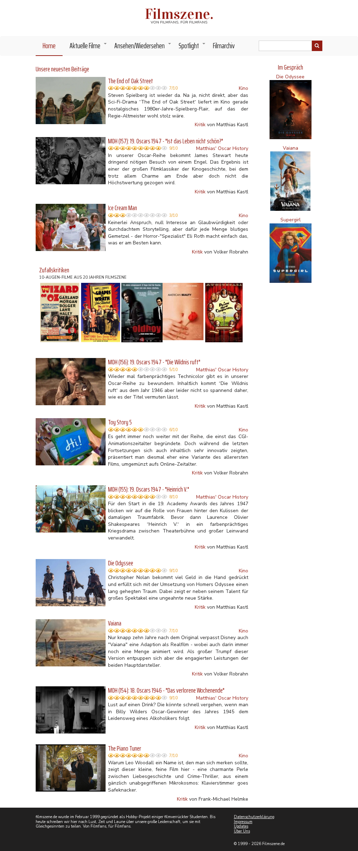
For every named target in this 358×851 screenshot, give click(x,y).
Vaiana (290, 148)
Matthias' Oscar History (222, 148)
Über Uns (242, 831)
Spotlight (192, 47)
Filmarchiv (224, 45)
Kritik (200, 124)
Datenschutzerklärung (254, 817)
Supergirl (290, 219)
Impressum (243, 821)
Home (49, 45)
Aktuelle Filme (88, 47)
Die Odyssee (290, 76)
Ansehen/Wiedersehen (143, 47)
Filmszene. (179, 13)
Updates (241, 826)
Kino (243, 88)
